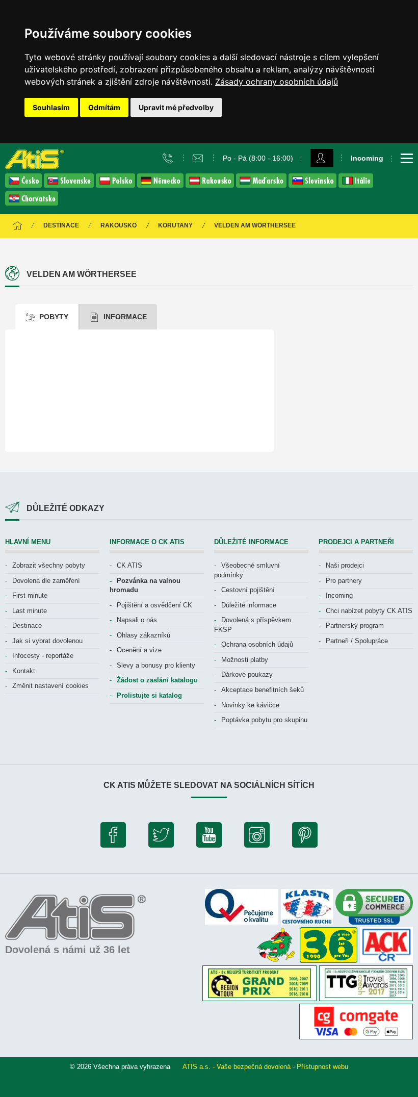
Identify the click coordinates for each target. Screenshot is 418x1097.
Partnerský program (355, 625)
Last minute (29, 611)
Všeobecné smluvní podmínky (247, 570)
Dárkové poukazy (247, 674)
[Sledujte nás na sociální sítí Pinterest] (305, 837)
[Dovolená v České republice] (24, 185)
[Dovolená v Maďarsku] (262, 185)
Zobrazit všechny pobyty (48, 565)
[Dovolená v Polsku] (116, 185)
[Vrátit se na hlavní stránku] (17, 226)
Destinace (61, 225)
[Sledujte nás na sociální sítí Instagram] (257, 837)
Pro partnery (344, 580)
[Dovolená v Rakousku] (211, 185)
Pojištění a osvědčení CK (154, 605)
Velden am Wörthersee (255, 225)
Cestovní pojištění (248, 590)
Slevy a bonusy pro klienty (156, 665)
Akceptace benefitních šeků (262, 690)
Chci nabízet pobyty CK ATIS (369, 611)
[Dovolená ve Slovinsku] (313, 185)
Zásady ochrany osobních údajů (276, 81)
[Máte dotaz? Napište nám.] (199, 157)
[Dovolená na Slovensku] (70, 185)
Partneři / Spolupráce (357, 641)
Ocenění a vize (139, 650)
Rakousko (118, 225)
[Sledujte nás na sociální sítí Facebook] (113, 837)
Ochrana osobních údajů (257, 644)
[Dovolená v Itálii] (355, 185)
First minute (29, 595)
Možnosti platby (244, 660)
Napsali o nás (137, 620)
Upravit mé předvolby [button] (176, 107)
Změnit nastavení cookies (50, 686)
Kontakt (23, 671)
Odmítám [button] (104, 107)
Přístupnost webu (322, 1066)
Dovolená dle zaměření (46, 580)
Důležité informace (248, 605)
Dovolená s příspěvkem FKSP (252, 624)
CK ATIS (129, 565)
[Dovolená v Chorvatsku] (31, 202)
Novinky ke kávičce (250, 705)
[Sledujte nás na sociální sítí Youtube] (209, 837)
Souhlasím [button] (51, 107)
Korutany (175, 225)
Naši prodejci (345, 565)
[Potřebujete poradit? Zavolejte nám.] (169, 157)
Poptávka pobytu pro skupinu (264, 720)
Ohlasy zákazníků (143, 635)
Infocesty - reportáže (42, 655)
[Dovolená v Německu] (161, 185)
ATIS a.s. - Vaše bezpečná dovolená (236, 1066)
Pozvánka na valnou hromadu (145, 585)
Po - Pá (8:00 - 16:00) (258, 158)
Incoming (339, 595)
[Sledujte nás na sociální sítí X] (161, 837)
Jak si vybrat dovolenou (47, 641)
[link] (276, 81)
